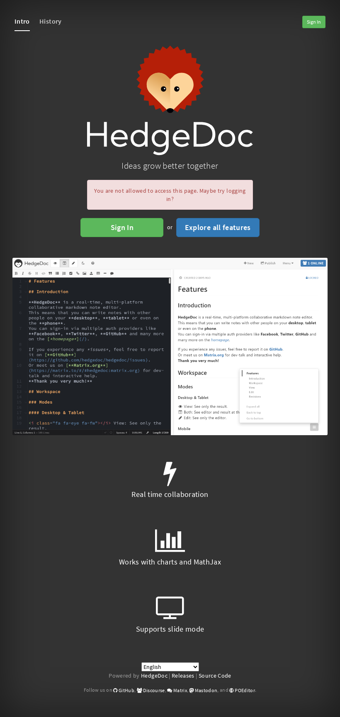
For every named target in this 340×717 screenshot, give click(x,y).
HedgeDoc (154, 675)
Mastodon (205, 690)
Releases (183, 675)
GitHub (126, 690)
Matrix (179, 690)
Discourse (153, 690)
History (50, 21)
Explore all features (218, 227)
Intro (22, 21)
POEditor (244, 690)
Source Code (215, 675)
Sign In (314, 22)
